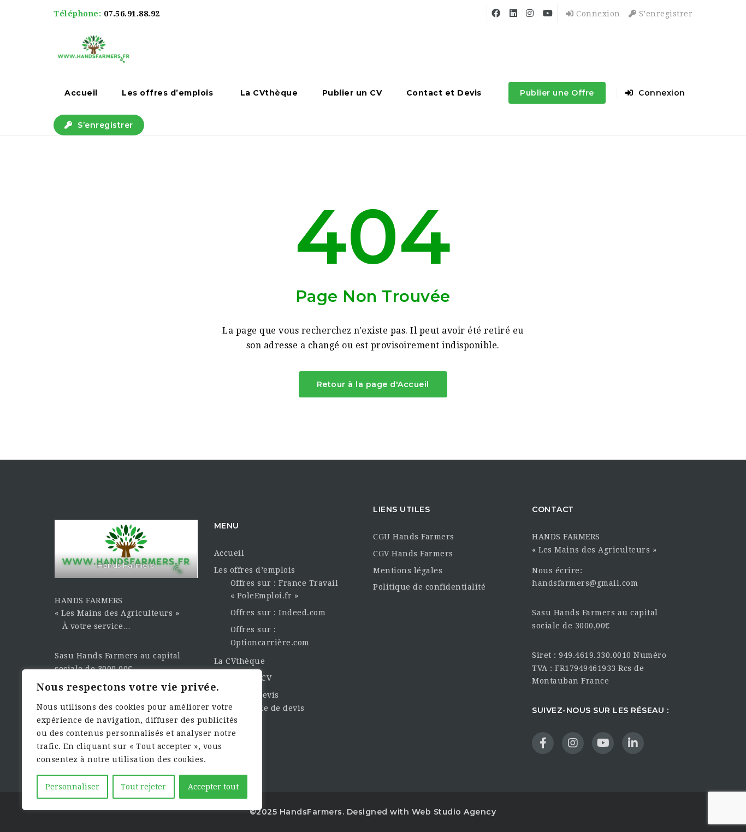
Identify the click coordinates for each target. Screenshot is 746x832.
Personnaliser (72, 786)
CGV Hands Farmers (413, 553)
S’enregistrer (664, 13)
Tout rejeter (143, 786)
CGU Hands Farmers (413, 536)
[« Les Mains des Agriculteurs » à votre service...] (94, 49)
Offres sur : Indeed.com (278, 612)
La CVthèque (269, 93)
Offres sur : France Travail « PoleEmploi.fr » (284, 590)
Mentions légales (407, 570)
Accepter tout (213, 786)
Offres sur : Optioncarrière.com (270, 636)
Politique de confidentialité (429, 587)
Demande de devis (267, 708)
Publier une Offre (557, 93)
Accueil (81, 93)
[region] (142, 739)
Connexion (597, 13)
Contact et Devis (444, 93)
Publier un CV (352, 93)
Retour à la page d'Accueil (373, 384)
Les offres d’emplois (167, 93)
